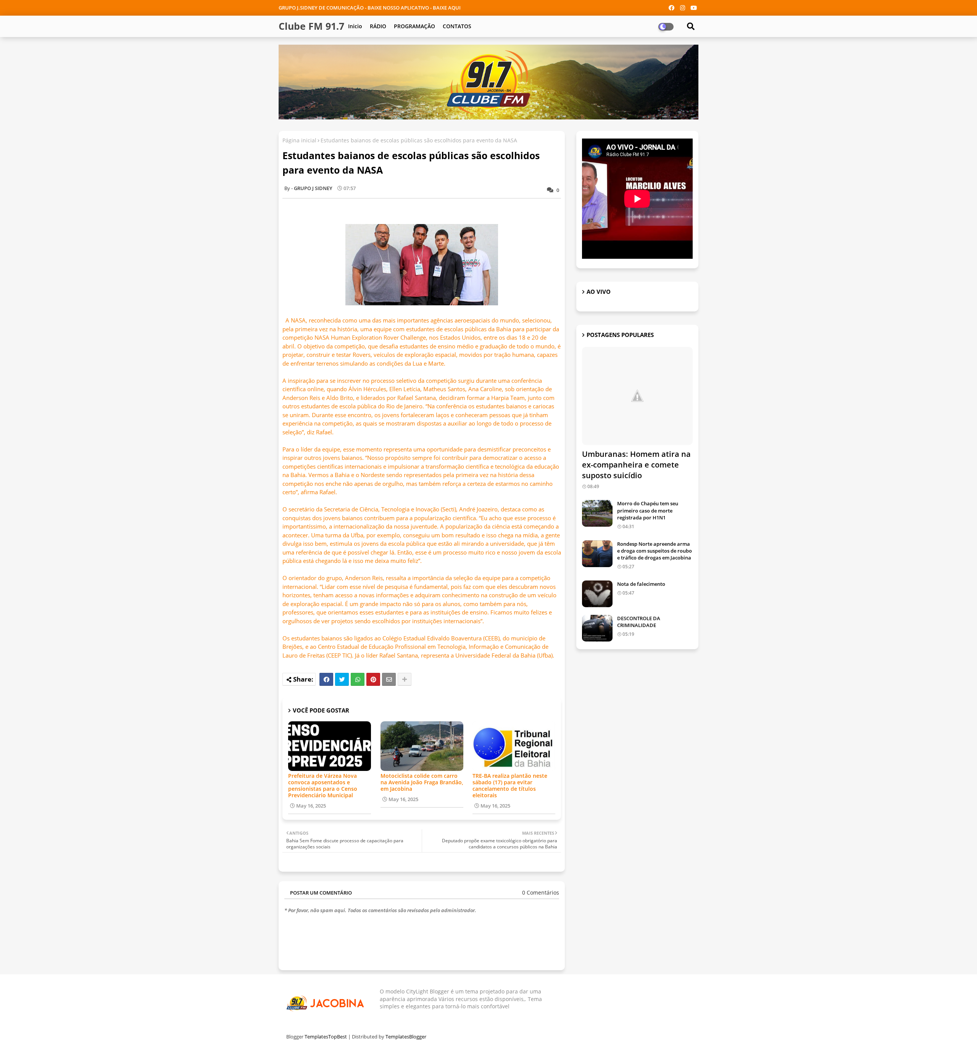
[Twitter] (342, 679)
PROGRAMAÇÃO (414, 26)
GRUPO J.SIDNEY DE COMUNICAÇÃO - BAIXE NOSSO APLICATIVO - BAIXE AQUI (370, 7)
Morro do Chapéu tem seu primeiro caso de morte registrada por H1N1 (647, 510)
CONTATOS (457, 26)
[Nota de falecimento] (597, 593)
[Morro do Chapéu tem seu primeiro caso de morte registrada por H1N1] (597, 513)
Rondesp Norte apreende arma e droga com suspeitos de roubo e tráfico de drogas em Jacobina (654, 550)
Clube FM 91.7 (311, 25)
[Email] (389, 679)
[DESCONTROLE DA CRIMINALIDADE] (597, 628)
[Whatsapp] (357, 679)
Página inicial (299, 140)
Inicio (355, 26)
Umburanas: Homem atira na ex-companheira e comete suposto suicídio (636, 464)
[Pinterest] (373, 679)
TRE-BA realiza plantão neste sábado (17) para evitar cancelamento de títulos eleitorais (509, 785)
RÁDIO (378, 26)
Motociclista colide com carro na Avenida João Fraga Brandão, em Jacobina (421, 782)
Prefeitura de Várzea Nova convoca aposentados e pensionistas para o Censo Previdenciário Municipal (322, 785)
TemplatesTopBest (326, 1036)
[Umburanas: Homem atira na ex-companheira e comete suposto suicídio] (637, 396)
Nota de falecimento (641, 583)
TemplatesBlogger (405, 1036)
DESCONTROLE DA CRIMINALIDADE (638, 622)
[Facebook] (326, 679)
